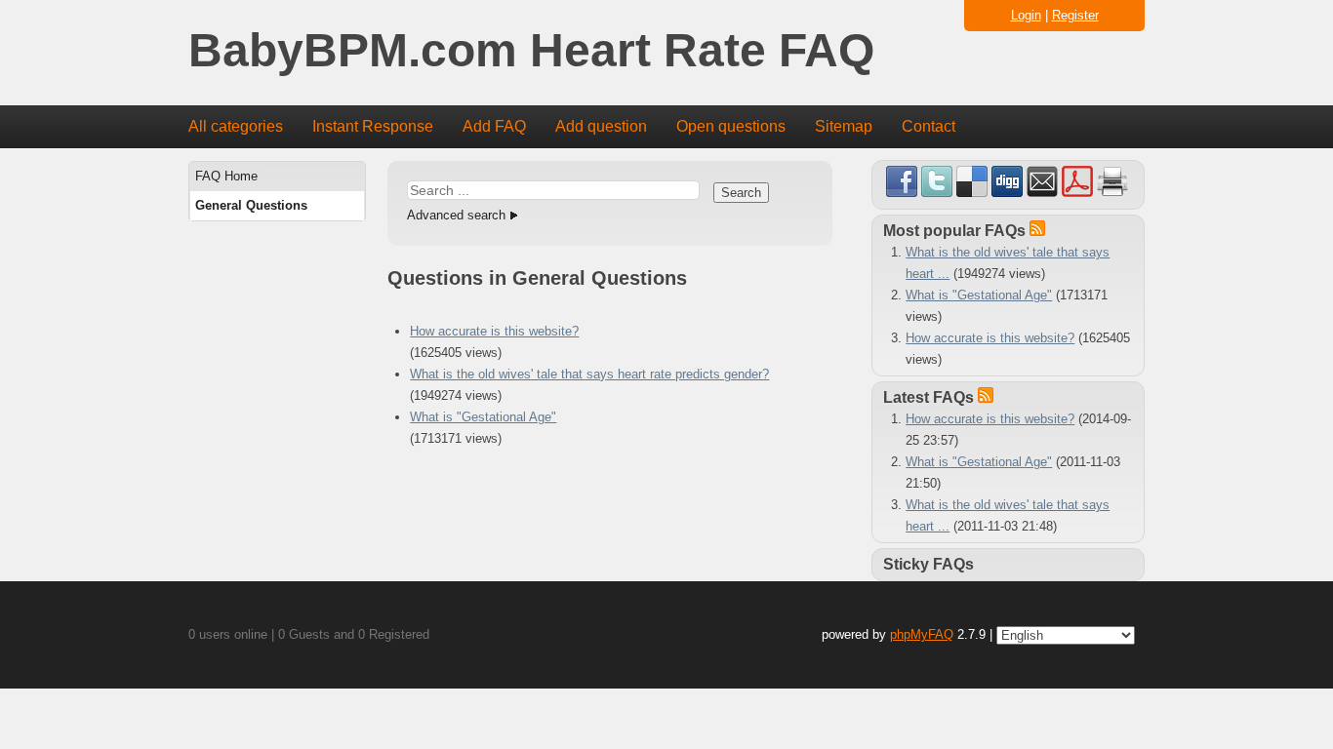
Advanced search (456, 215)
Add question (601, 126)
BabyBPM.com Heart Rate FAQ (531, 51)
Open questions (731, 126)
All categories (235, 126)
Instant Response (372, 126)
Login (1026, 15)
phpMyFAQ (921, 634)
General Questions (251, 205)
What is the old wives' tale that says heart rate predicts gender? (589, 374)
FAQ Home (226, 176)
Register (1075, 15)
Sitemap (843, 126)
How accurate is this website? (494, 331)
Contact (928, 126)
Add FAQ (494, 126)
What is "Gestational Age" (483, 417)
